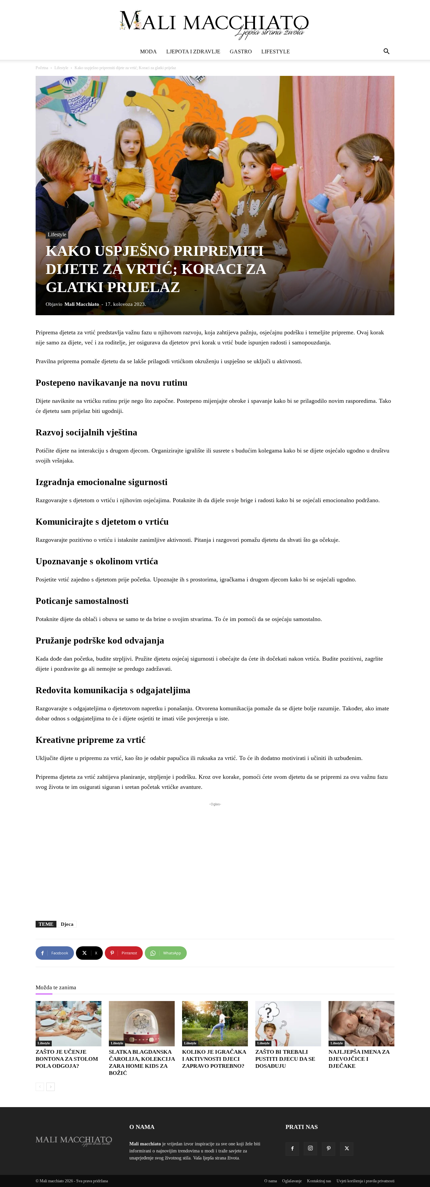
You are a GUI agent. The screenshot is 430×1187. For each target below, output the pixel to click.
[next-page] (50, 1087)
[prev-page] (40, 1087)
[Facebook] (292, 1149)
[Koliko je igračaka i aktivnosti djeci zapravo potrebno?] (215, 1023)
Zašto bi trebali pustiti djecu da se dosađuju (285, 1059)
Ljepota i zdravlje (193, 51)
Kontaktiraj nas (319, 1181)
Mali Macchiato (81, 304)
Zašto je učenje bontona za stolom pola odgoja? (67, 1059)
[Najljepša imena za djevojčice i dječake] (361, 1023)
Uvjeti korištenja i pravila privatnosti (365, 1181)
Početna (42, 67)
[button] (386, 52)
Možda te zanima (56, 987)
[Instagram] (310, 1148)
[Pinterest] (328, 1149)
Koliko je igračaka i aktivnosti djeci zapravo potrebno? (214, 1059)
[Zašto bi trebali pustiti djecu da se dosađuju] (288, 1023)
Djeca (67, 924)
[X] (346, 1149)
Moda (148, 51)
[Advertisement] (215, 858)
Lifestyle (275, 51)
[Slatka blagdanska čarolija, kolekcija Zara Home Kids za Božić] (142, 1023)
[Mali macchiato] (215, 22)
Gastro (241, 51)
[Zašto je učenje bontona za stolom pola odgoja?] (68, 1023)
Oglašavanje (292, 1181)
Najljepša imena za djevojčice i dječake (359, 1059)
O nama (270, 1181)
